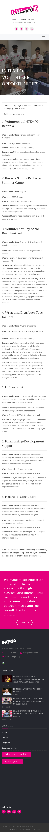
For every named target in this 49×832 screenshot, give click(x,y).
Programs (6, 743)
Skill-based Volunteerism (14, 114)
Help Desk (26, 829)
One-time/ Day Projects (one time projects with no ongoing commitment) (23, 107)
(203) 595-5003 (11, 653)
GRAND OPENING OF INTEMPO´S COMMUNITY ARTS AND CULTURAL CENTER (28, 714)
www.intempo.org (12, 656)
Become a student (9, 748)
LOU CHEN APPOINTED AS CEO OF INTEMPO (27, 690)
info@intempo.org (30, 653)
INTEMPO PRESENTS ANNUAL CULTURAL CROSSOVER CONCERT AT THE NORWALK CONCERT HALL (28, 679)
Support (37, 829)
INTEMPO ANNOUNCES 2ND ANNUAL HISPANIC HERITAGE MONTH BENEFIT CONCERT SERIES (29, 701)
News (14, 19)
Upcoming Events (12, 761)
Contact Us (24, 622)
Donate (5, 737)
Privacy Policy (13, 829)
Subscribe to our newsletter (24, 22)
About (4, 732)
